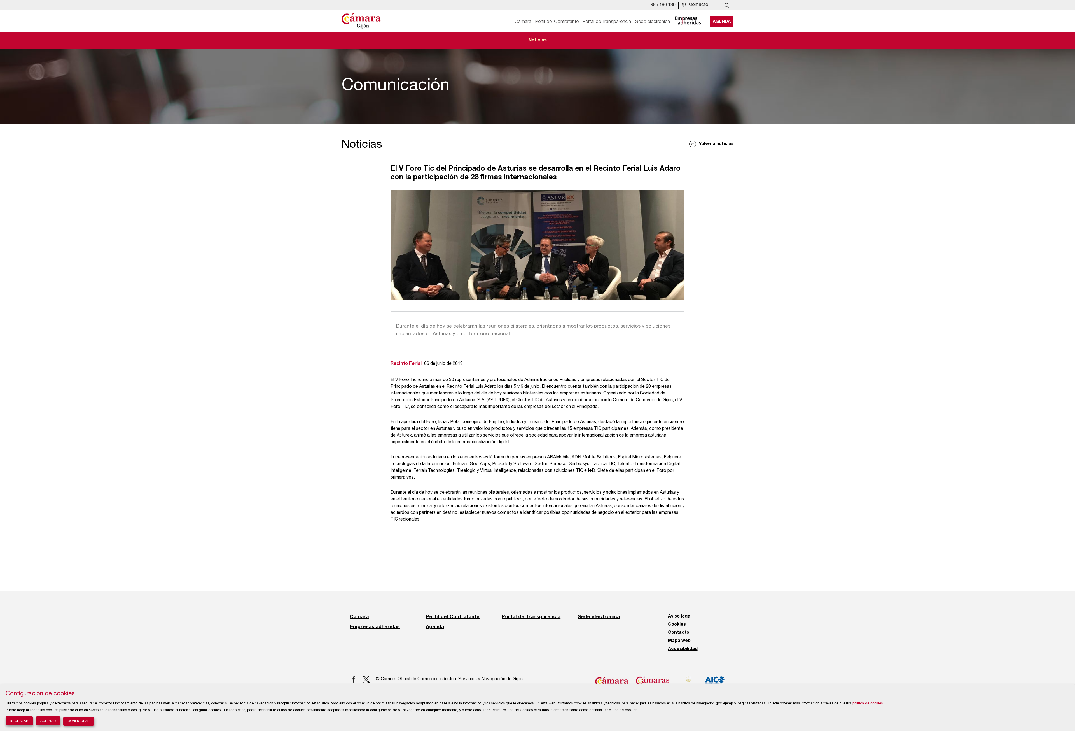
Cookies (677, 624)
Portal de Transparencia (607, 21)
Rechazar (19, 721)
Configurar (78, 721)
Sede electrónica (652, 21)
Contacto (678, 633)
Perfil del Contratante (557, 21)
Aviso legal (679, 616)
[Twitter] (366, 679)
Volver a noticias (716, 144)
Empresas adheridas (375, 626)
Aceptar (48, 721)
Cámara (523, 21)
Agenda (722, 22)
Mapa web (679, 641)
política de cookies (867, 704)
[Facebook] (353, 679)
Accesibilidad (683, 649)
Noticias (538, 40)
